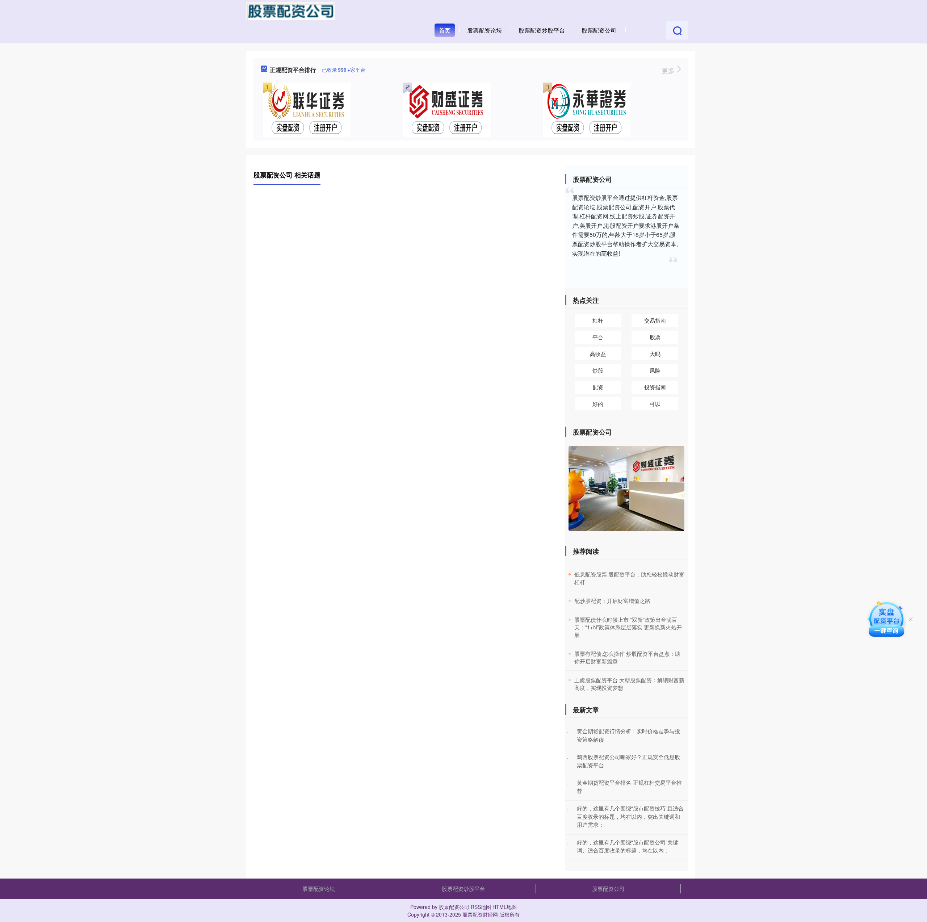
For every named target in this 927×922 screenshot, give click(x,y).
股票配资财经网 (480, 914)
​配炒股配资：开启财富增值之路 (612, 600)
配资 (597, 387)
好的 (597, 403)
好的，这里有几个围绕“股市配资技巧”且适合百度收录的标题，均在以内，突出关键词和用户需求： (630, 816)
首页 (444, 30)
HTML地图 (504, 906)
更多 (669, 70)
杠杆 (597, 320)
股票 (655, 337)
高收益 (598, 353)
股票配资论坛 (484, 30)
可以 (655, 403)
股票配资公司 (599, 30)
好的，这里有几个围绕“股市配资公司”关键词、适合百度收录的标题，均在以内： (627, 846)
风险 (655, 370)
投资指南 (655, 387)
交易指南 (655, 320)
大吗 (655, 353)
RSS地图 (481, 906)
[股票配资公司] (290, 10)
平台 (597, 337)
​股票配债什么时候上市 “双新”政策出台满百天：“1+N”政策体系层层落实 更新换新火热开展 (628, 627)
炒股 (597, 370)
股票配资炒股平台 (542, 30)
